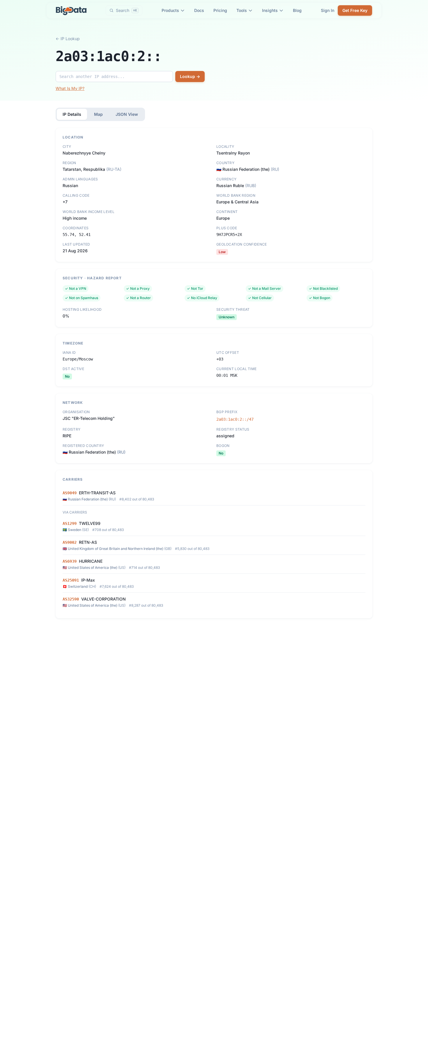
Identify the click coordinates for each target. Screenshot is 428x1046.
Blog (297, 10)
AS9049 (70, 493)
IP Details (72, 114)
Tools (241, 10)
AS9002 (70, 542)
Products (170, 10)
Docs (199, 10)
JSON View (127, 114)
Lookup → (190, 76)
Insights (270, 10)
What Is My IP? (70, 88)
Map (98, 114)
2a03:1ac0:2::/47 (235, 419)
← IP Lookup (68, 38)
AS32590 (71, 599)
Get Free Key (354, 10)
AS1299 (70, 523)
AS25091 (71, 580)
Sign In (327, 10)
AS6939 (70, 561)
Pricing (220, 10)
